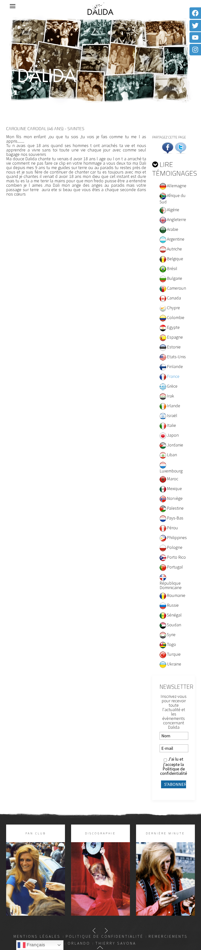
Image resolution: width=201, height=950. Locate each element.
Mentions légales (37, 936)
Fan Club (35, 833)
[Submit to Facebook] (168, 147)
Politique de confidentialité (173, 771)
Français (35, 944)
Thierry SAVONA (115, 943)
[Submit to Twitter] (181, 147)
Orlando (79, 943)
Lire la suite (35, 887)
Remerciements (168, 936)
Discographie (100, 833)
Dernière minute (165, 833)
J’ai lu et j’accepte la (173, 766)
